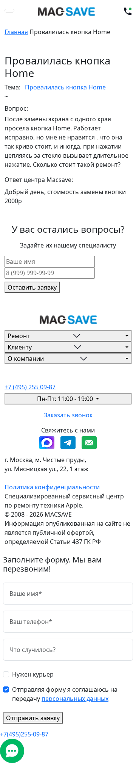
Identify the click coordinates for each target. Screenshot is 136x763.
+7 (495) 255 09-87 (30, 387)
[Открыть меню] (9, 11)
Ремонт (19, 336)
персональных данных (75, 698)
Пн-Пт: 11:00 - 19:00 (65, 399)
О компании (26, 358)
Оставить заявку (32, 287)
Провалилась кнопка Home (65, 87)
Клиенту (20, 347)
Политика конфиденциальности (52, 487)
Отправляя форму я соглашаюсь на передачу (64, 694)
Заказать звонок (68, 415)
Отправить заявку (33, 718)
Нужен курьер (33, 674)
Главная (16, 32)
